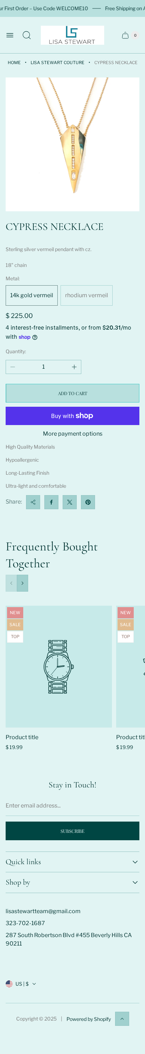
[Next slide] (22, 583)
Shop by (18, 882)
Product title (22, 737)
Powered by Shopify (89, 1019)
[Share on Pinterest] (88, 502)
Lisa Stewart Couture (57, 62)
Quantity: (16, 351)
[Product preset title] (59, 667)
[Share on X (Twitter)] (70, 502)
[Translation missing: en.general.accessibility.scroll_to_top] (122, 1019)
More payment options (72, 434)
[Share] (33, 502)
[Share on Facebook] (51, 502)
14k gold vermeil (31, 295)
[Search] (26, 35)
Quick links (23, 861)
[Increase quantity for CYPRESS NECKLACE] (74, 367)
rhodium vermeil (86, 295)
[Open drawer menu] (10, 35)
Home (14, 62)
